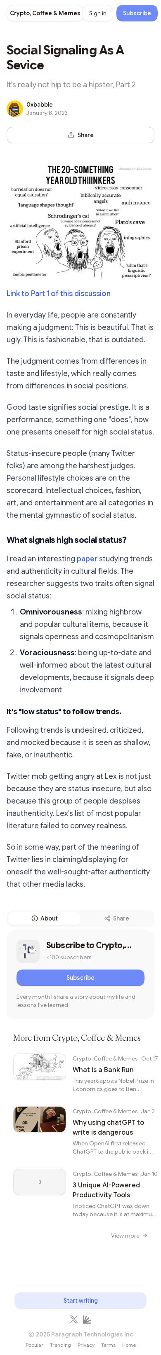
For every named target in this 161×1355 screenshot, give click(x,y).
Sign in (98, 13)
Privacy (86, 1345)
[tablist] (80, 918)
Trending (60, 1345)
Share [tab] (121, 918)
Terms (108, 1345)
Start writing (81, 1300)
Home (129, 1345)
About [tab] (49, 918)
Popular (34, 1345)
